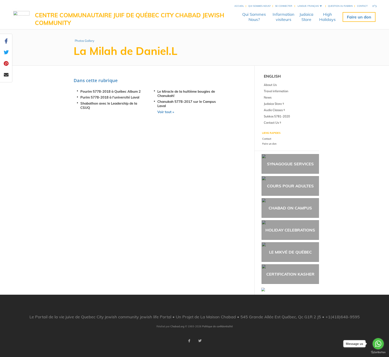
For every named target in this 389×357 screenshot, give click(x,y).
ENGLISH (272, 76)
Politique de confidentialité (217, 326)
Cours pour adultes (290, 186)
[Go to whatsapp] (378, 343)
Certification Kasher (290, 274)
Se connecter (283, 5)
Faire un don (359, 17)
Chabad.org (177, 326)
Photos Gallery (84, 41)
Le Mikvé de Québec (290, 252)
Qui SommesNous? (254, 17)
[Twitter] (200, 341)
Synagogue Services (290, 163)
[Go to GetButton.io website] (378, 352)
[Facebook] (189, 341)
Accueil (239, 5)
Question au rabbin (340, 5)
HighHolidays (327, 17)
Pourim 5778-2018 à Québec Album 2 (110, 91)
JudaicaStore (306, 17)
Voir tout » (165, 112)
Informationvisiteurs (283, 17)
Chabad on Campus (290, 208)
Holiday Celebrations (290, 230)
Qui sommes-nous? (259, 5)
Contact (362, 5)
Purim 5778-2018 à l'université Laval (109, 97)
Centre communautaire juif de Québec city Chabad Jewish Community (129, 19)
